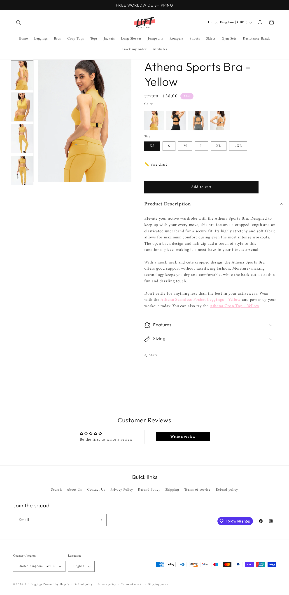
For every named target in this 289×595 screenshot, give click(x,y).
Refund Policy (149, 490)
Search (56, 490)
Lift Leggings (33, 584)
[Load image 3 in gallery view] (22, 138)
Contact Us (96, 490)
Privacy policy (107, 584)
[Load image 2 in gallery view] (22, 107)
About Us (74, 490)
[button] (19, 22)
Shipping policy (158, 584)
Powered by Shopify (56, 584)
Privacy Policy (121, 490)
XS (152, 146)
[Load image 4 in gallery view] (22, 170)
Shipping (172, 490)
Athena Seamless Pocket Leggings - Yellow (201, 300)
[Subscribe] (100, 520)
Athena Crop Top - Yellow (234, 306)
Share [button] (153, 355)
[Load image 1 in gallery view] (22, 75)
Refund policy (227, 490)
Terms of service (197, 490)
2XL (238, 146)
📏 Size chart (155, 165)
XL (218, 146)
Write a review (183, 437)
